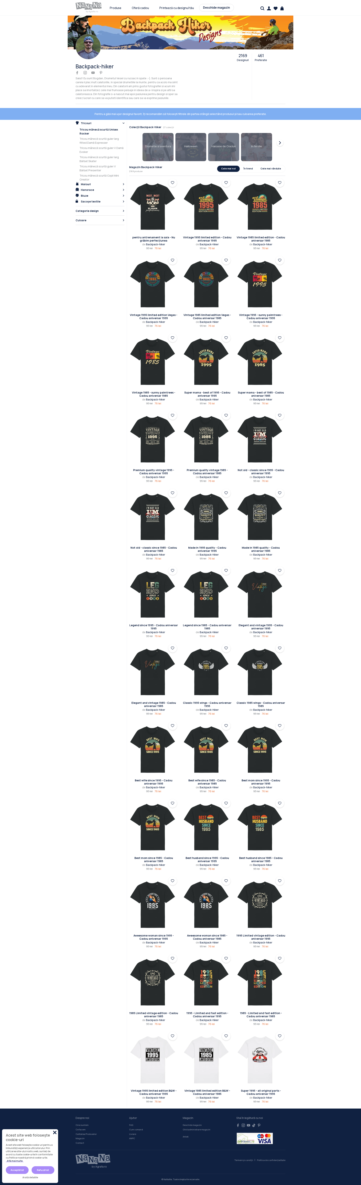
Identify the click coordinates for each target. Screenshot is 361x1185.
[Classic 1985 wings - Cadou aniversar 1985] (260, 660)
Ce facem (81, 1117)
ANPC (132, 1126)
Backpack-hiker (153, 232)
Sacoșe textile (90, 189)
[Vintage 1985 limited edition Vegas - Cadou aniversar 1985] (207, 272)
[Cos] (282, 8)
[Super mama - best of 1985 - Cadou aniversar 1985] (260, 349)
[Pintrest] (101, 73)
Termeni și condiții (243, 1148)
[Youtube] (93, 73)
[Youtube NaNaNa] (248, 1114)
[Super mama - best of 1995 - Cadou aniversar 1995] (207, 349)
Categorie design (87, 199)
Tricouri (85, 111)
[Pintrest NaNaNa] (259, 1114)
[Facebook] (77, 73)
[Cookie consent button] (55, 1132)
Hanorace (87, 178)
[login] (172, 171)
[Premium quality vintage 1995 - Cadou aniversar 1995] (153, 427)
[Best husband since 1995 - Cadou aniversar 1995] (207, 815)
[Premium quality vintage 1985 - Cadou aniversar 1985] (207, 427)
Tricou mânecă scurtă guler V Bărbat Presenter (98, 156)
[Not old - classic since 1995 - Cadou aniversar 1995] (260, 427)
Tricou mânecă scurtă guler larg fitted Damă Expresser (99, 129)
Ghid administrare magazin (196, 1117)
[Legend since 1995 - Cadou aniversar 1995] (153, 582)
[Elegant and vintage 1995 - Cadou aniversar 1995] (260, 582)
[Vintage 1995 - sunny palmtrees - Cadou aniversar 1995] (260, 272)
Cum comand (136, 1117)
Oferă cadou (140, 8)
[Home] (91, 1147)
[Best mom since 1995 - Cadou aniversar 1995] (260, 737)
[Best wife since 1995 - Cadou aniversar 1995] (153, 737)
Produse (115, 8)
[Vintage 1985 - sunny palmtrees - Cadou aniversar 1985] (153, 349)
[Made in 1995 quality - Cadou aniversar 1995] (207, 505)
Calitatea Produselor (86, 1122)
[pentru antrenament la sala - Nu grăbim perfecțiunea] (153, 194)
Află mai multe (15, 1160)
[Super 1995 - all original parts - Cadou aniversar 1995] (260, 1048)
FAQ (131, 1113)
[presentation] (280, 131)
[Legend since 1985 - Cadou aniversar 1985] (207, 582)
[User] (269, 8)
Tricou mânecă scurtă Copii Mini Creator (99, 165)
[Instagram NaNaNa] (243, 1114)
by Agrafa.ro (92, 11)
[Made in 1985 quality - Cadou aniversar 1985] (260, 505)
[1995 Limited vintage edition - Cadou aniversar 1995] (260, 892)
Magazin (80, 1126)
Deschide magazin (216, 8)
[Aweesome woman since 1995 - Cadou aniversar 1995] (153, 892)
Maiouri (85, 172)
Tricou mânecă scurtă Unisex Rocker (99, 119)
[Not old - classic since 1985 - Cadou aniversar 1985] (153, 505)
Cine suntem (82, 1113)
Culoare (81, 208)
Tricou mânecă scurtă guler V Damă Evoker (102, 138)
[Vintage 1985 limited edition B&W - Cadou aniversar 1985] (207, 1048)
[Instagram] (85, 73)
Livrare (132, 1122)
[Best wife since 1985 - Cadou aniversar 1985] (207, 737)
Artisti (186, 1124)
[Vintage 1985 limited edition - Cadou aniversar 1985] (260, 194)
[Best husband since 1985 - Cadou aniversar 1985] (260, 815)
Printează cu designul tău (176, 8)
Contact (80, 1131)
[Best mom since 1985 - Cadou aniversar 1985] (153, 815)
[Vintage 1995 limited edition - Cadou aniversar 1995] (207, 194)
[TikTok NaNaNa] (254, 1114)
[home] (89, 6)
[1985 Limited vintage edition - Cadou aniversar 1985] (153, 970)
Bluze (84, 184)
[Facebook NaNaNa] (238, 1114)
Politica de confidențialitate (271, 1148)
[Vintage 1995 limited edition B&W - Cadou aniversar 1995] (153, 1048)
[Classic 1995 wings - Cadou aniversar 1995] (207, 660)
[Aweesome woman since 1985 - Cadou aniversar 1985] (207, 892)
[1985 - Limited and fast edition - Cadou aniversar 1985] (260, 970)
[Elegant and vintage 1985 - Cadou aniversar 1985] (153, 660)
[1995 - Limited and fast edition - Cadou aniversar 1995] (207, 970)
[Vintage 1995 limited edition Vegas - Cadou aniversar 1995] (153, 272)
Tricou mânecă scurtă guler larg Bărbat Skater (99, 147)
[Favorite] (275, 8)
